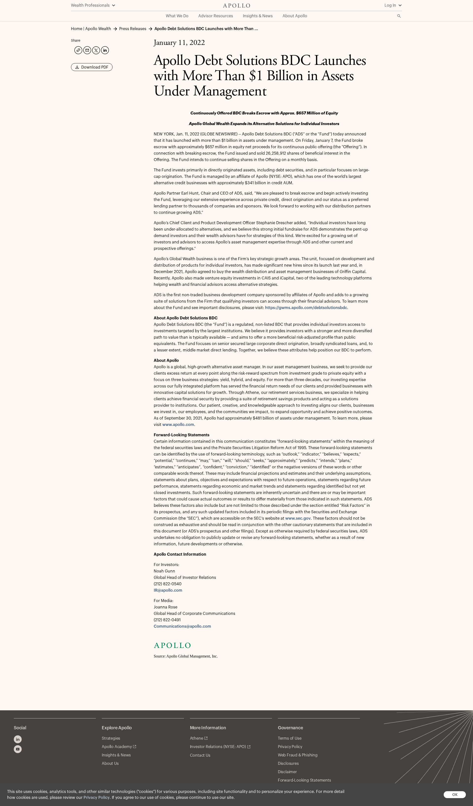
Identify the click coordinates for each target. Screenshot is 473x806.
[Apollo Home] (236, 5)
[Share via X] (95, 49)
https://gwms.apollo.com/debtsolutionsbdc (306, 308)
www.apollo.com (178, 425)
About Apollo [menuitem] (295, 16)
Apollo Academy (117, 747)
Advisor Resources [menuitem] (215, 16)
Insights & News (116, 755)
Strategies (111, 738)
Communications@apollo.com (182, 626)
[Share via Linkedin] (104, 49)
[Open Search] (399, 16)
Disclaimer (287, 772)
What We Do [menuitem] (177, 16)
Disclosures (288, 764)
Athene (196, 738)
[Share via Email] (86, 49)
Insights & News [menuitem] (258, 16)
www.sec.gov (298, 518)
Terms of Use (290, 738)
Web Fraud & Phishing (298, 755)
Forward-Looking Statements (304, 780)
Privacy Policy (97, 798)
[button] (92, 69)
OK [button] (454, 795)
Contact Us (200, 755)
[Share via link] (77, 49)
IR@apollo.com (168, 590)
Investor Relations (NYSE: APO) (218, 747)
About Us (110, 764)
